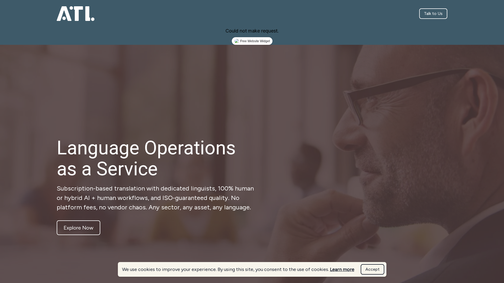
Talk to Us (433, 13)
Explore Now (78, 228)
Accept (372, 269)
